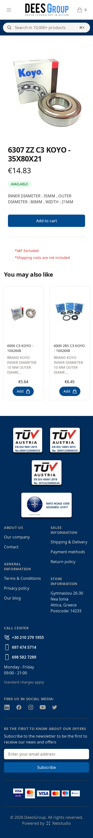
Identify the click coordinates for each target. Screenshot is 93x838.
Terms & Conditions (22, 578)
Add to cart (46, 220)
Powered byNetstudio (46, 823)
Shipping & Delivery (69, 542)
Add (20, 391)
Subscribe (46, 767)
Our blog (12, 598)
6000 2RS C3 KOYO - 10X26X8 (69, 348)
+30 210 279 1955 (28, 637)
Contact (11, 547)
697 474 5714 (24, 647)
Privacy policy (16, 588)
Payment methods (68, 551)
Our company (17, 537)
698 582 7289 (24, 657)
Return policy (63, 561)
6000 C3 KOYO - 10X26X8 (20, 348)
